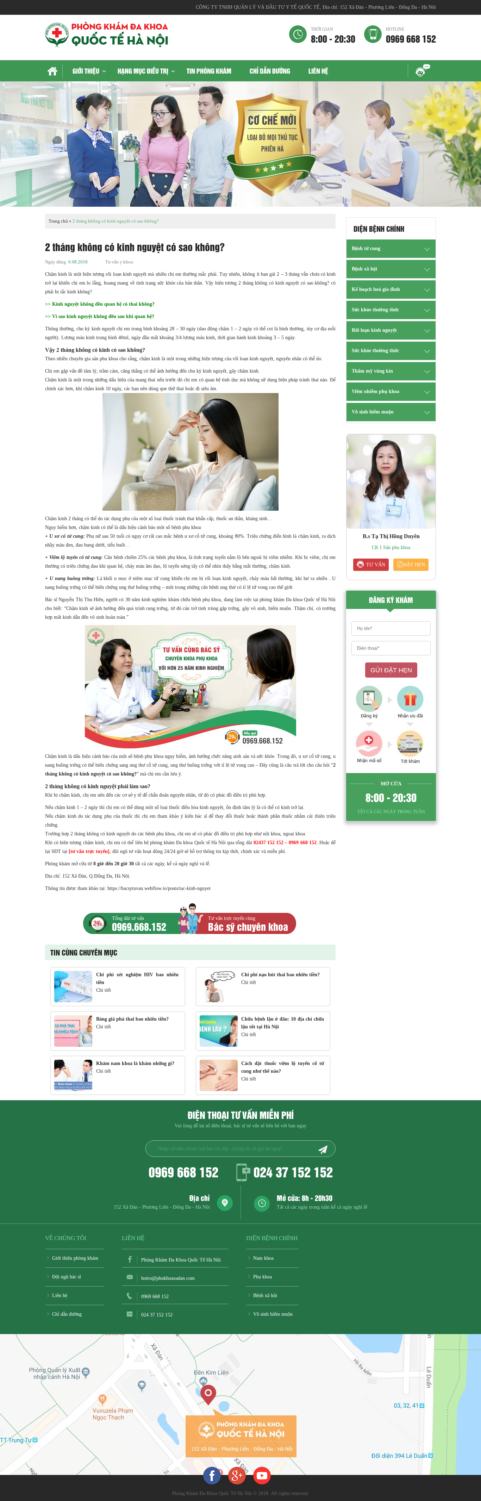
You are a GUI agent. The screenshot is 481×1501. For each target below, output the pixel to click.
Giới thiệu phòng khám (75, 1258)
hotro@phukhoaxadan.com (168, 1278)
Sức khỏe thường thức (375, 309)
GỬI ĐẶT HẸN (391, 670)
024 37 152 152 (293, 1171)
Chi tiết (103, 990)
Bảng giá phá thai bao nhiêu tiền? (132, 1019)
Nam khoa (263, 1258)
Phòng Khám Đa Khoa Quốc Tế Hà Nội (181, 1260)
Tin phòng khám (209, 70)
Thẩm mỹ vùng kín (372, 371)
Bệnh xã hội (364, 269)
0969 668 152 (411, 35)
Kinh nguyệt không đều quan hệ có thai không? (103, 304)
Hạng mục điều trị (143, 70)
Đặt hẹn (414, 564)
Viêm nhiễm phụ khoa (375, 391)
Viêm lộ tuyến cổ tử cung (75, 557)
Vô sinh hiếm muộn (373, 412)
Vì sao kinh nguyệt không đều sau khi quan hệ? (103, 316)
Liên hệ (318, 70)
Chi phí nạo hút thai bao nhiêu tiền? (280, 974)
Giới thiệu (86, 70)
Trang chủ (58, 221)
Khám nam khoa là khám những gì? (135, 1063)
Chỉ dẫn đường (270, 70)
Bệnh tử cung (366, 248)
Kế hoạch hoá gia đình (376, 289)
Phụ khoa (262, 1276)
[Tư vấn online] (237, 1475)
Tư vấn (375, 564)
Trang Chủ (54, 71)
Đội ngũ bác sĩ (66, 1276)
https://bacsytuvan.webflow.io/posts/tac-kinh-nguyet (159, 888)
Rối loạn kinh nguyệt (374, 330)
